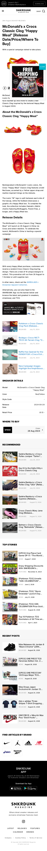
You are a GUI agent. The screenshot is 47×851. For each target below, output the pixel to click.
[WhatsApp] (9, 88)
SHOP (39, 11)
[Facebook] (4, 88)
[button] (3, 68)
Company (8, 838)
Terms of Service (36, 838)
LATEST (10, 828)
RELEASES (22, 828)
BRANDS (30, 832)
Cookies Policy (20, 838)
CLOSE (42, 67)
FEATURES (35, 828)
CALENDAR (18, 832)
